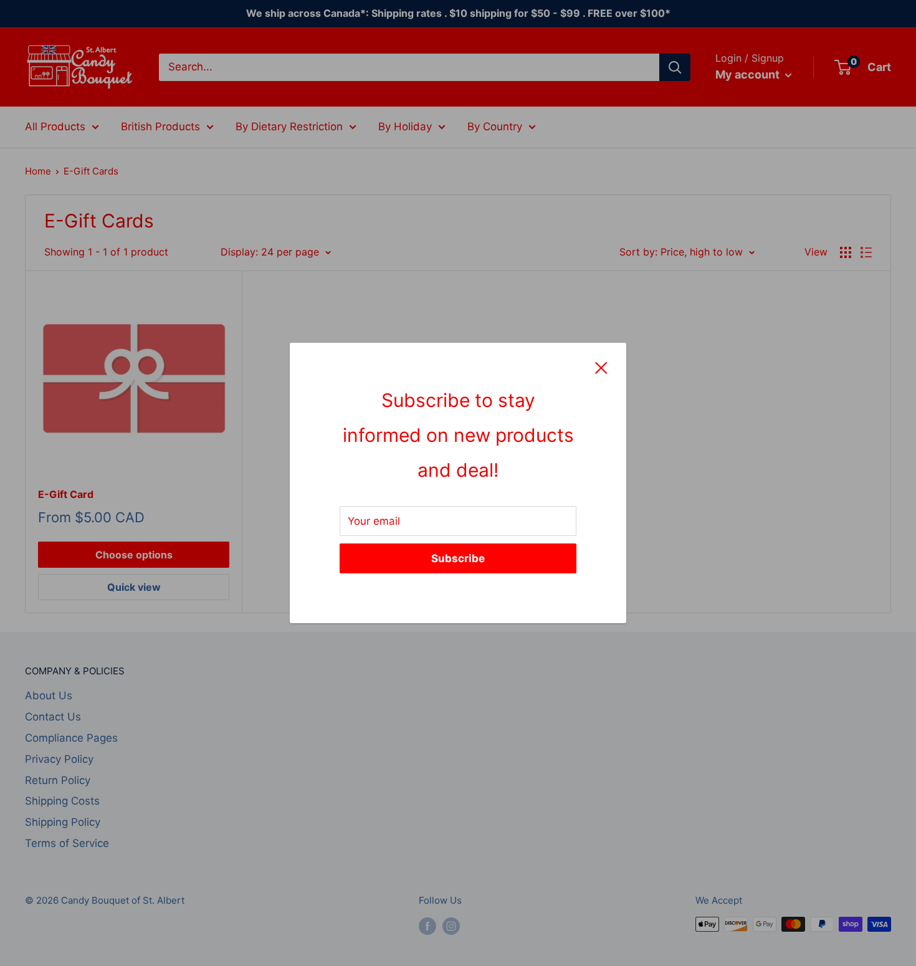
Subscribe (458, 558)
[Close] (601, 368)
